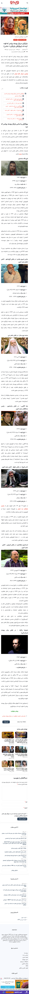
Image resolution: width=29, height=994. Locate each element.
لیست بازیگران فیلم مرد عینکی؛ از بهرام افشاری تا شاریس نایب (9, 741)
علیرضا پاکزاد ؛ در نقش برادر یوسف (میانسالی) (15, 119)
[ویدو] (14, 3)
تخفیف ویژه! (7, 987)
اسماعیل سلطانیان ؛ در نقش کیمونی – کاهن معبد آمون (14, 115)
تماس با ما (25, 955)
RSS (27, 966)
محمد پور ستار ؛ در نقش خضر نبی (14, 103)
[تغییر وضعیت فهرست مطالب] (2, 89)
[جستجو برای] (1, 3)
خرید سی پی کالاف (21, 919)
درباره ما (26, 953)
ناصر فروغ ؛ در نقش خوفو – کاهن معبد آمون (14, 111)
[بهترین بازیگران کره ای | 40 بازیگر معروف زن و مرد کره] (21, 764)
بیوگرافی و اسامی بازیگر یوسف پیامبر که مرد (14, 94)
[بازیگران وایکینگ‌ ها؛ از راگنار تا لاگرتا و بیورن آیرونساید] (21, 749)
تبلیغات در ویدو (24, 962)
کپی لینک (6, 722)
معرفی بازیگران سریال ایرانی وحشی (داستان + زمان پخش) (8, 755)
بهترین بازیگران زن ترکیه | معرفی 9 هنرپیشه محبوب (9, 769)
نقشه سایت (25, 957)
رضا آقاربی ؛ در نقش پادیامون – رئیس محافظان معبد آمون (14, 106)
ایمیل (25, 808)
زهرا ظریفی (24, 49)
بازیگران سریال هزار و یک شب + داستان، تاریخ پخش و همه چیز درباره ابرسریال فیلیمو (21, 741)
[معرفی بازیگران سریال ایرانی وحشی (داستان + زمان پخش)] (8, 749)
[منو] (27, 3)
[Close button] (28, 989)
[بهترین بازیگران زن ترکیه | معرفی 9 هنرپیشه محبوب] (8, 764)
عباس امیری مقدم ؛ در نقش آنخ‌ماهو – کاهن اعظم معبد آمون (14, 99)
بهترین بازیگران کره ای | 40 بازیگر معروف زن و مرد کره (21, 769)
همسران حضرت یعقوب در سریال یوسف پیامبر (13, 716)
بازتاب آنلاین (25, 964)
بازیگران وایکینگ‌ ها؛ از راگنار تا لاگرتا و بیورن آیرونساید (21, 754)
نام (26, 802)
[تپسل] (0, 989)
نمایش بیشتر (14, 870)
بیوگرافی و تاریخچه (19, 37)
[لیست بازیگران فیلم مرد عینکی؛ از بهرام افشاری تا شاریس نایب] (8, 735)
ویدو (25, 37)
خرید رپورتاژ (25, 959)
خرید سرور (23, 917)
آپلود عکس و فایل (23, 968)
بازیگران (15, 40)
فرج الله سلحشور (18, 96)
